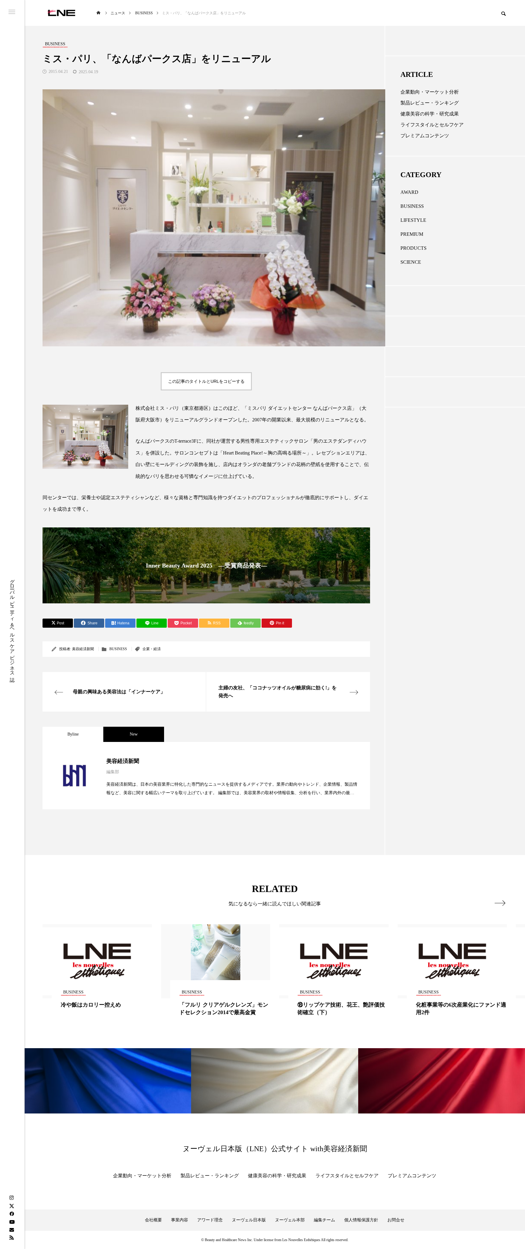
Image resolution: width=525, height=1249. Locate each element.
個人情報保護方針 (361, 1220)
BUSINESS (118, 649)
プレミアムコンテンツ (424, 135)
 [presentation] (500, 903)
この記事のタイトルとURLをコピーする (206, 381)
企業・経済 (151, 649)
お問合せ (395, 1220)
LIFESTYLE (413, 220)
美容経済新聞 (83, 649)
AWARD (409, 192)
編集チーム (324, 1220)
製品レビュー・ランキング (429, 102)
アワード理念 (210, 1220)
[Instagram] (11, 1198)
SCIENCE (410, 262)
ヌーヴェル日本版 (249, 1220)
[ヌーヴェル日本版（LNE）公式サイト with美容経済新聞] (61, 13)
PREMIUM (411, 234)
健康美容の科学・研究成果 (429, 113)
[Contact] (11, 1229)
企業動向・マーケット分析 (429, 91)
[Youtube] (12, 1221)
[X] (11, 1205)
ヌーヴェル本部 (290, 1220)
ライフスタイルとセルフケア (432, 124)
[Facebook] (11, 1213)
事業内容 (179, 1220)
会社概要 (153, 1220)
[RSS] (11, 1237)
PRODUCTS (413, 248)
